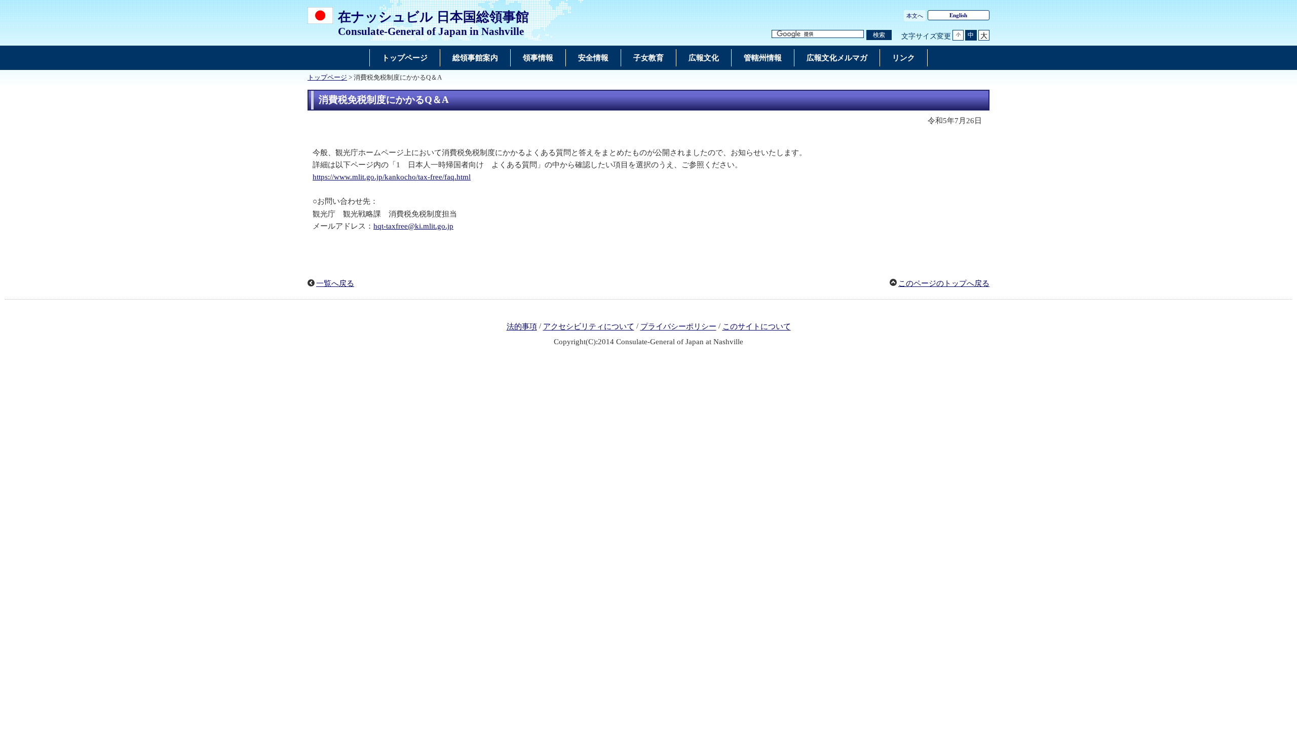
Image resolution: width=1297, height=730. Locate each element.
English (958, 15)
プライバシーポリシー (678, 327)
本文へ (914, 16)
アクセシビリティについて (588, 327)
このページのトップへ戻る (943, 283)
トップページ (327, 77)
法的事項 (522, 327)
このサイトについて (756, 327)
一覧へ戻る (335, 283)
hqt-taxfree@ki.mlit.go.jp (413, 226)
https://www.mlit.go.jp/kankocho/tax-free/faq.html (392, 177)
